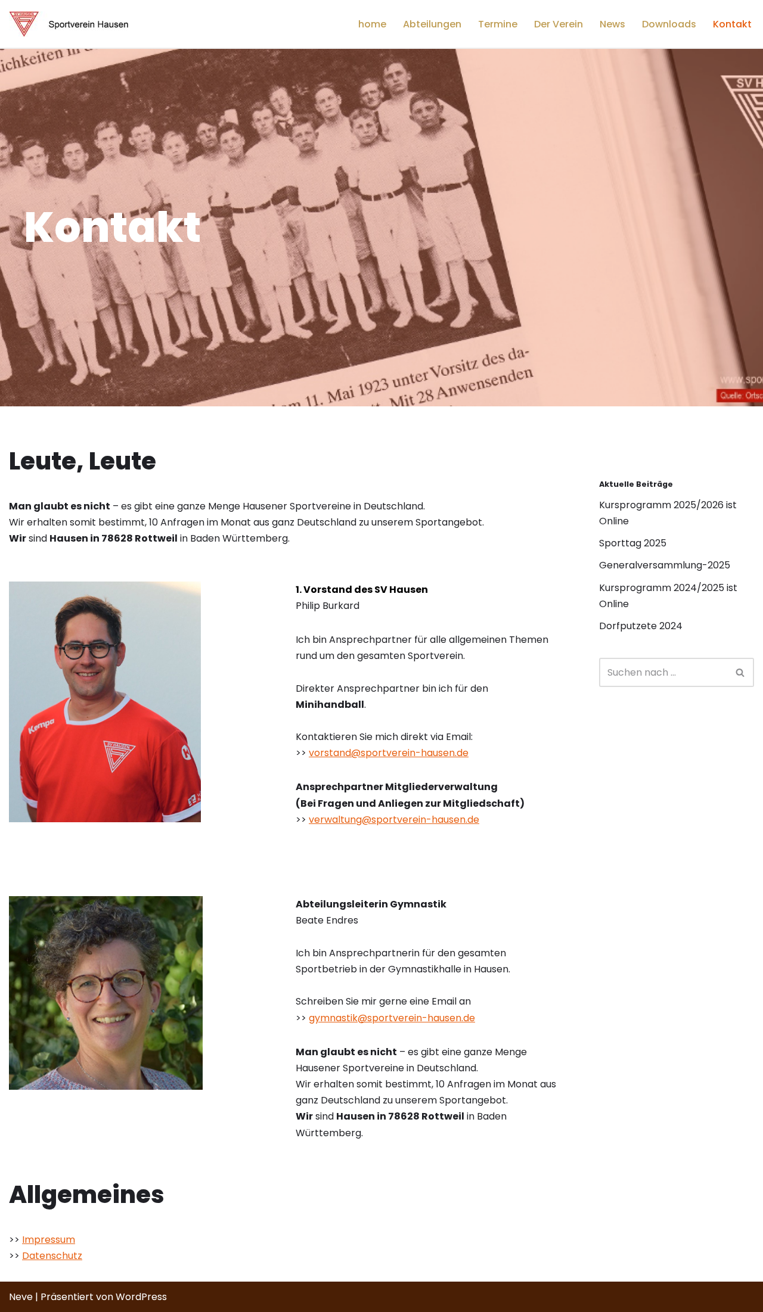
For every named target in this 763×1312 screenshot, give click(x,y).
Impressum (48, 1239)
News (612, 24)
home (372, 24)
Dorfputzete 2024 (641, 626)
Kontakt (732, 24)
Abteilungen (432, 24)
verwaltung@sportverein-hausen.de (394, 819)
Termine (497, 24)
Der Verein (558, 24)
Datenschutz (52, 1256)
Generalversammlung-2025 (664, 565)
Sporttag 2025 (632, 543)
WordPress (141, 1297)
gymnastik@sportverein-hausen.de (392, 1018)
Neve (21, 1297)
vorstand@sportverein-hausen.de (389, 753)
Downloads (669, 24)
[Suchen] (740, 672)
